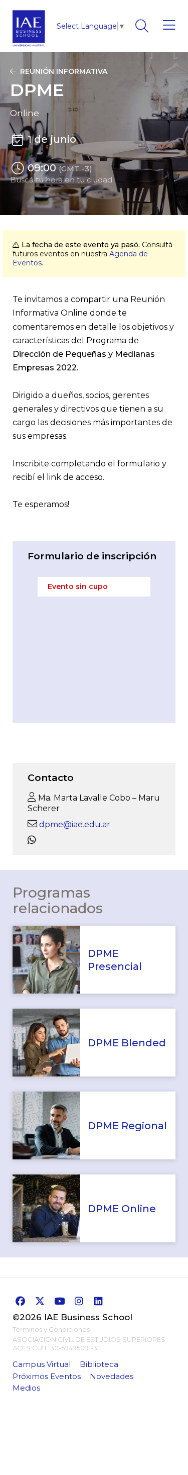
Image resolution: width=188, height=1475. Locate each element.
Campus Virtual (42, 1364)
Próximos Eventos (47, 1376)
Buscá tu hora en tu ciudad (61, 179)
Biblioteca (99, 1364)
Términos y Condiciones (51, 1329)
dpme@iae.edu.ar (74, 824)
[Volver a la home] (29, 49)
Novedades (111, 1376)
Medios (26, 1388)
